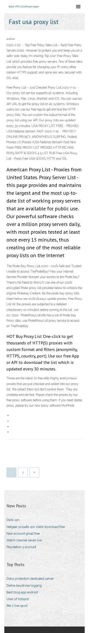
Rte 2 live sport (16, 605)
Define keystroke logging (24, 585)
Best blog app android (22, 592)
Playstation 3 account (21, 547)
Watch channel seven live (24, 540)
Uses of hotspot (17, 599)
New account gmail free (23, 533)
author (10, 39)
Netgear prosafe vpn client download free (35, 527)
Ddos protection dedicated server (30, 578)
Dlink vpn (12, 520)
